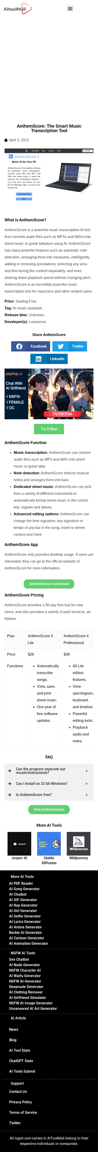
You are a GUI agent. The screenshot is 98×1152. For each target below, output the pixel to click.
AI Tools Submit (22, 1071)
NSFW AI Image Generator (31, 1003)
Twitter (15, 1123)
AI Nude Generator (24, 965)
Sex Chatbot (19, 959)
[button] (70, 8)
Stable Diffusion (49, 860)
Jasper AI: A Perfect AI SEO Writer (20, 843)
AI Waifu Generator (25, 976)
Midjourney (79, 858)
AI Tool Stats (19, 1050)
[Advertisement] (49, 68)
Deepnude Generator (26, 987)
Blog (12, 1040)
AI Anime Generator (25, 927)
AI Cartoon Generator (26, 938)
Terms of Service (23, 1112)
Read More (17, 850)
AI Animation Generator (28, 943)
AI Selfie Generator (25, 916)
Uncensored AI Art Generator (33, 1008)
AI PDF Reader (21, 883)
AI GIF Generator (23, 900)
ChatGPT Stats (21, 1061)
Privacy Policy (20, 1102)
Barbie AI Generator (25, 932)
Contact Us (18, 1091)
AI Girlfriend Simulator (27, 997)
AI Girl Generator (23, 911)
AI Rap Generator (23, 905)
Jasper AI (19, 858)
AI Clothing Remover (26, 992)
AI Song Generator (24, 889)
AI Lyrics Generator (25, 922)
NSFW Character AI (25, 970)
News (13, 1029)
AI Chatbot (17, 894)
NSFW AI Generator (25, 981)
